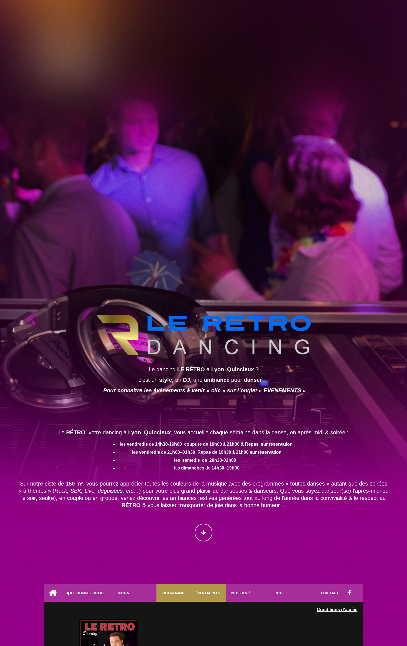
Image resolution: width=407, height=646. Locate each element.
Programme (173, 593)
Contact (330, 593)
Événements (208, 593)
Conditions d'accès (337, 609)
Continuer (203, 532)
